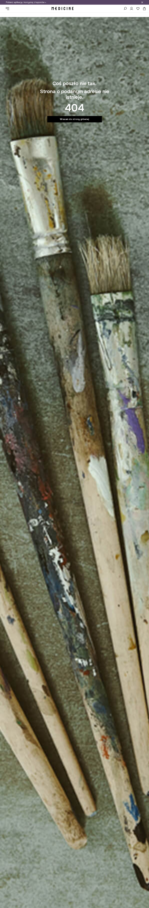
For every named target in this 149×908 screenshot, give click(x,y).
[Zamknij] (142, 2)
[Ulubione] (138, 8)
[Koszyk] (143, 8)
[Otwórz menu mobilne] (8, 8)
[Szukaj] (125, 8)
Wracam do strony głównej (74, 119)
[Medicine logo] (62, 8)
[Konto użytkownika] (131, 8)
